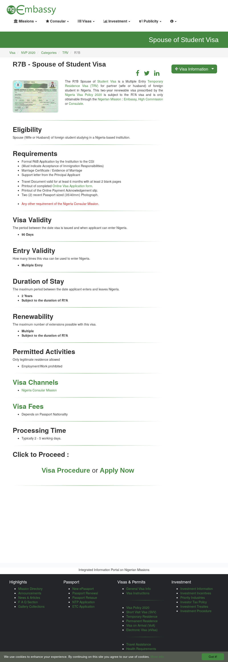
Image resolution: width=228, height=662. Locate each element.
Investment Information (196, 588)
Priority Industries (192, 597)
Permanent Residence (142, 621)
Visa (12, 52)
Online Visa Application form (72, 186)
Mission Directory (30, 588)
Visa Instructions (137, 593)
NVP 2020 (28, 52)
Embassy (130, 99)
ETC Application (83, 606)
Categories (49, 52)
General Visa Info (138, 588)
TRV (65, 52)
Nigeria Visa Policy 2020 (83, 94)
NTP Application (83, 602)
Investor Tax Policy (193, 602)
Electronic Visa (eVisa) (142, 630)
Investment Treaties (194, 606)
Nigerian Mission (109, 99)
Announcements (29, 593)
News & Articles (29, 597)
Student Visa (106, 81)
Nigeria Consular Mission (39, 390)
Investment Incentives (195, 593)
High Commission (150, 99)
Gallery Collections (31, 606)
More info (157, 656)
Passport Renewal (85, 593)
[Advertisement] (88, 522)
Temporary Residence (141, 616)
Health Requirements (141, 648)
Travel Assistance (138, 644)
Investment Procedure (196, 611)
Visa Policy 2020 (137, 607)
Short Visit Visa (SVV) (141, 612)
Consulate (76, 103)
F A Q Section (28, 602)
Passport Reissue (84, 597)
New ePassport (83, 588)
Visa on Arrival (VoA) (140, 625)
